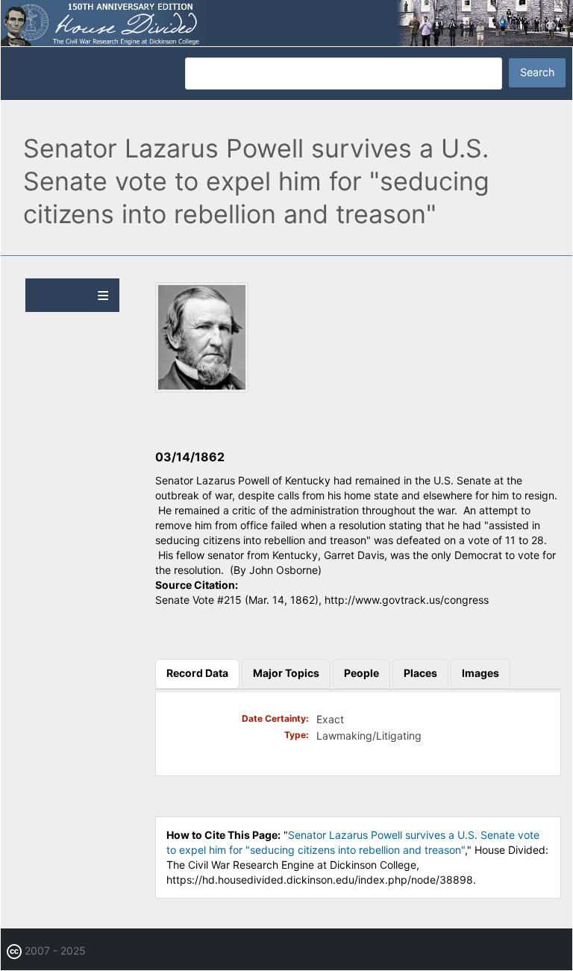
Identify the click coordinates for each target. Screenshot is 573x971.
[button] (201, 388)
